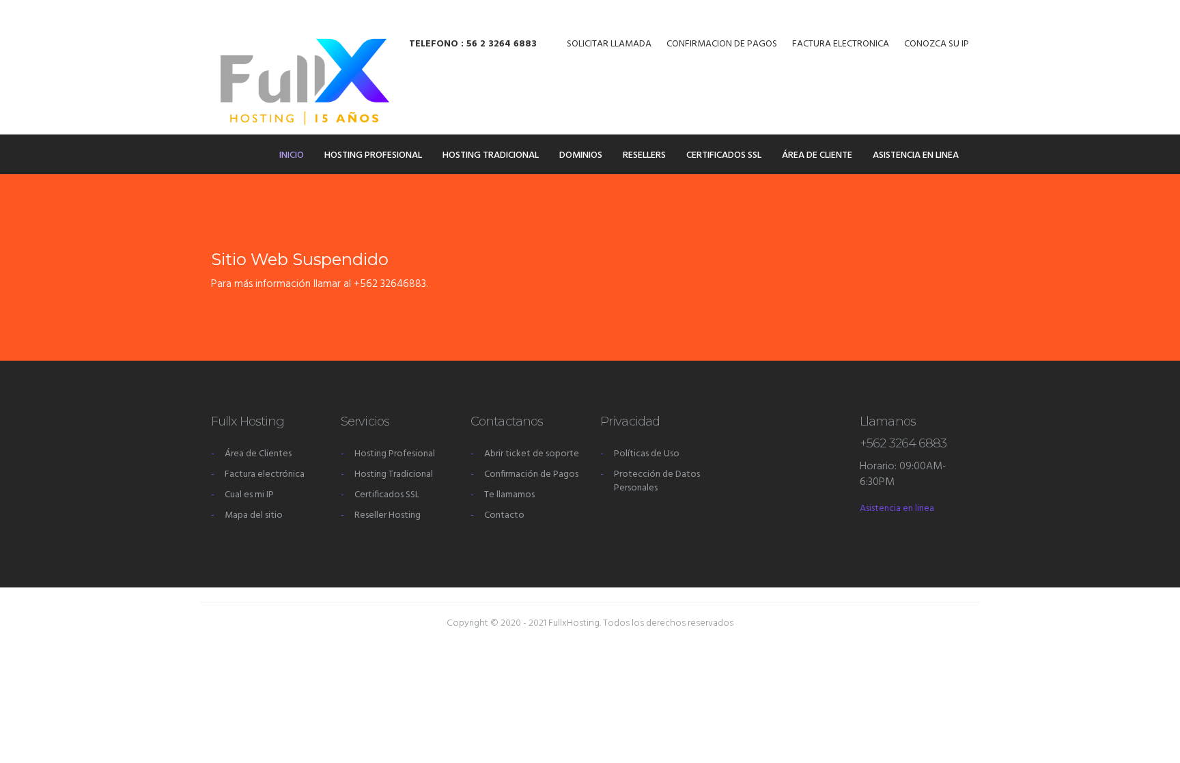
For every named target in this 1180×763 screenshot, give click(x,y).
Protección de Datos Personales (657, 481)
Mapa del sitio (254, 515)
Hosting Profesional (373, 155)
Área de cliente (817, 155)
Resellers (644, 155)
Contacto (504, 515)
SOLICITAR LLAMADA (609, 44)
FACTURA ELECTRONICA (840, 44)
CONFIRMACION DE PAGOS (721, 44)
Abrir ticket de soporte (531, 454)
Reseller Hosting (387, 515)
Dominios (580, 155)
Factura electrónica (265, 474)
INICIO (291, 155)
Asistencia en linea (916, 155)
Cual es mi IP (249, 495)
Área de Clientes (258, 454)
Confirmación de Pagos (531, 474)
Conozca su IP (936, 44)
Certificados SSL (723, 155)
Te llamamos (509, 495)
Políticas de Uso (646, 454)
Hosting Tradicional (490, 155)
